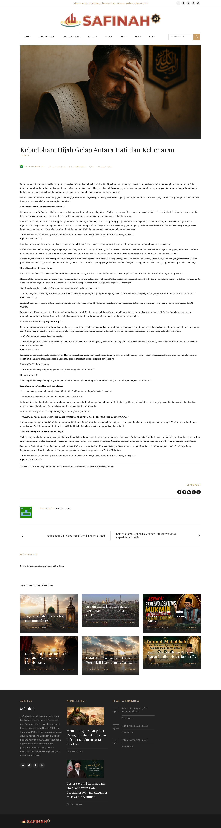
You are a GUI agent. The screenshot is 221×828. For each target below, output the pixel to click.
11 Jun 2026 (32, 669)
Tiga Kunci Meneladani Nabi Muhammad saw (45, 618)
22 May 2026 (94, 669)
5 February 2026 (76, 751)
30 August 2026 (76, 804)
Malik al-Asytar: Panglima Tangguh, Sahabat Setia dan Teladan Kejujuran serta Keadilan (86, 737)
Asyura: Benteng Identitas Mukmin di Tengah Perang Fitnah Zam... (171, 615)
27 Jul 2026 (94, 622)
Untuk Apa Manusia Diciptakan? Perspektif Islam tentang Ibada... (109, 660)
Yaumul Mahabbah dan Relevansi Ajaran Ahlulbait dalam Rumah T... (171, 654)
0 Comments (79, 167)
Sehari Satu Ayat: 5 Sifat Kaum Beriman (135, 710)
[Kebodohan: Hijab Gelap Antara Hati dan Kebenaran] (28, 512)
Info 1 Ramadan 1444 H (135, 725)
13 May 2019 (128, 718)
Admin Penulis (36, 166)
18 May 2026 (155, 663)
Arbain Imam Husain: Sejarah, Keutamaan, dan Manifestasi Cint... (107, 610)
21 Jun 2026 (155, 627)
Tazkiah (25, 156)
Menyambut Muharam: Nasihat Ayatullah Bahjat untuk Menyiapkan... (47, 657)
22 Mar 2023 (128, 732)
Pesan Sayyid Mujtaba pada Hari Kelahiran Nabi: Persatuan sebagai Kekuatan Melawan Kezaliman (87, 790)
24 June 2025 (59, 167)
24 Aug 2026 (33, 627)
